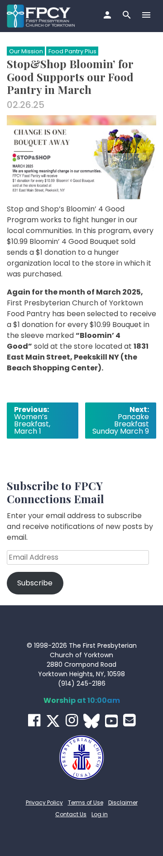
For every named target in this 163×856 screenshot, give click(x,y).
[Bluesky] (91, 721)
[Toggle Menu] (147, 16)
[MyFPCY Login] (108, 16)
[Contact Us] (129, 720)
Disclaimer (123, 802)
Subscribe (35, 583)
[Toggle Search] (128, 16)
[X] (53, 721)
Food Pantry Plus (72, 51)
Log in (99, 814)
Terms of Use (85, 802)
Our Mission (26, 51)
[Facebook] (34, 720)
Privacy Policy (44, 802)
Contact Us (70, 814)
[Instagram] (72, 720)
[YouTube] (111, 721)
